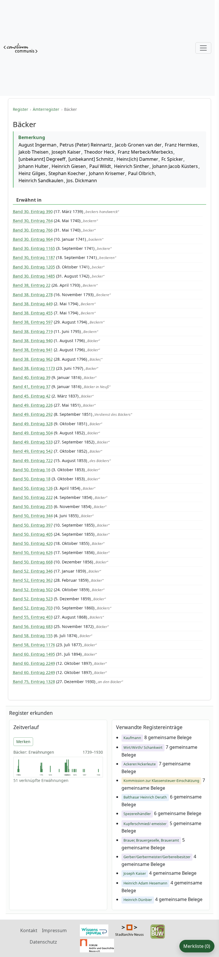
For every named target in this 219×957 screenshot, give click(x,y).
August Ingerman (37, 145)
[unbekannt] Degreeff (42, 159)
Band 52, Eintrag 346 (33, 571)
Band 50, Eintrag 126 (33, 488)
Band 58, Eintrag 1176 (34, 644)
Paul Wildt (100, 166)
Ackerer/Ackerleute (139, 764)
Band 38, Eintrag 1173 (34, 368)
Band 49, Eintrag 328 (33, 423)
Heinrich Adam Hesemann (145, 883)
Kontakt (28, 930)
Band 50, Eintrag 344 (33, 515)
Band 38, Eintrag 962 (33, 359)
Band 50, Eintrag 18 (31, 478)
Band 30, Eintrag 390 (33, 211)
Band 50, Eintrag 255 (33, 506)
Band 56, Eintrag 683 (33, 626)
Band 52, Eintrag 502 (33, 589)
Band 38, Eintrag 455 (33, 313)
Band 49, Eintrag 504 (33, 433)
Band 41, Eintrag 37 (31, 386)
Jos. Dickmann (81, 180)
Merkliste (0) (196, 946)
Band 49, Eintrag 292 (33, 414)
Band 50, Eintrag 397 (33, 525)
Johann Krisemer (107, 173)
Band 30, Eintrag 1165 (34, 248)
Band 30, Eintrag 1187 (34, 257)
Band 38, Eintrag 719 (33, 331)
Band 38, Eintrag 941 (33, 349)
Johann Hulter (33, 166)
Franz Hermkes (181, 145)
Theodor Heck (99, 152)
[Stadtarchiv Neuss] (129, 929)
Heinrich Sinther (131, 166)
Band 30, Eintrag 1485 (34, 276)
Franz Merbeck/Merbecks (145, 152)
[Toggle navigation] (203, 48)
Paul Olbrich (141, 173)
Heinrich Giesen (69, 166)
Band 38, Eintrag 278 (33, 294)
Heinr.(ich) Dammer (137, 159)
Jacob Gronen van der (138, 145)
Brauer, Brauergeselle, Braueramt (151, 840)
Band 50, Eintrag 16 (31, 469)
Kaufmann (132, 737)
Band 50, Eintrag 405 (33, 534)
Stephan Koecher (67, 173)
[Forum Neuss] (97, 945)
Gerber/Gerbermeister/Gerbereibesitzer (156, 856)
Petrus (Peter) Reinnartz (85, 145)
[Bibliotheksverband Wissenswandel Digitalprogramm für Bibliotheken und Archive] (94, 930)
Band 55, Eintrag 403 (33, 617)
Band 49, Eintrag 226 (33, 405)
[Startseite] (20, 48)
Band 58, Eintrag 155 (33, 635)
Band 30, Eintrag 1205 (34, 267)
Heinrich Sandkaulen (41, 180)
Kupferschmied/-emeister (145, 823)
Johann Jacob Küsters (175, 166)
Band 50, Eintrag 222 (33, 497)
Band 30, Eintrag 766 (33, 230)
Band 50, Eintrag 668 (33, 562)
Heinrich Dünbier (137, 899)
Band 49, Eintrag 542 (33, 451)
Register (20, 109)
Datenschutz (43, 942)
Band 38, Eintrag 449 (33, 303)
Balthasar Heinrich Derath (145, 797)
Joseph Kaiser (66, 152)
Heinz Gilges (32, 173)
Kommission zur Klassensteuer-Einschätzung (161, 780)
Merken (23, 741)
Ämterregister (46, 109)
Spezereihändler (137, 813)
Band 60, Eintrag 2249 (34, 663)
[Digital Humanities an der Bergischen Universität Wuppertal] (158, 931)
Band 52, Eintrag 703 (33, 608)
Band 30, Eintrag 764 (33, 220)
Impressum (54, 930)
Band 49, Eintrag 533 (33, 442)
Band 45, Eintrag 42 (31, 396)
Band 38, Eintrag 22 (31, 285)
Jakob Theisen (33, 152)
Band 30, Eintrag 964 (33, 239)
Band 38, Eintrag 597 (33, 322)
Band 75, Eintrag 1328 (34, 681)
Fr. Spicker (172, 159)
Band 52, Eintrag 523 (33, 598)
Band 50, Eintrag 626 (33, 552)
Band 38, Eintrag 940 (33, 340)
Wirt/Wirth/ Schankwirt (143, 747)
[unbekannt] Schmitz (90, 159)
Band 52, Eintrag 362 (33, 580)
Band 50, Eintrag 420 (33, 543)
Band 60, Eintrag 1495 (34, 654)
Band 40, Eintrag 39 (31, 377)
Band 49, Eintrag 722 (33, 460)
